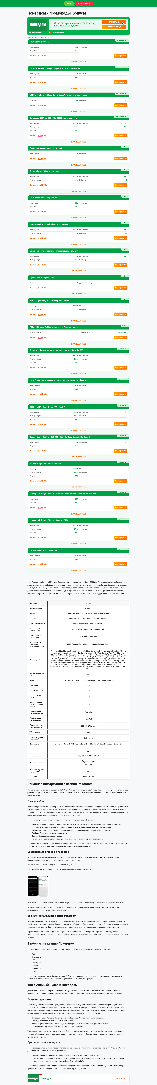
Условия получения (78, 62)
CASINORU (42, 56)
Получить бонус (114, 27)
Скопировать (120, 56)
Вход (69, 3)
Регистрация (84, 3)
